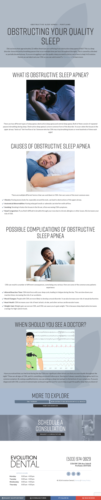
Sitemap (77, 480)
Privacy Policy (85, 480)
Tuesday (13, 479)
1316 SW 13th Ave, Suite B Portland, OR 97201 (80, 465)
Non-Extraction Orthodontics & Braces (68, 401)
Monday (13, 476)
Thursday (13, 485)
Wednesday (14, 482)
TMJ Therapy (32, 401)
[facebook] (69, 474)
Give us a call (68, 57)
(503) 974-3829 (78, 459)
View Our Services (50, 406)
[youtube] (78, 474)
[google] (73, 474)
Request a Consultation (50, 434)
